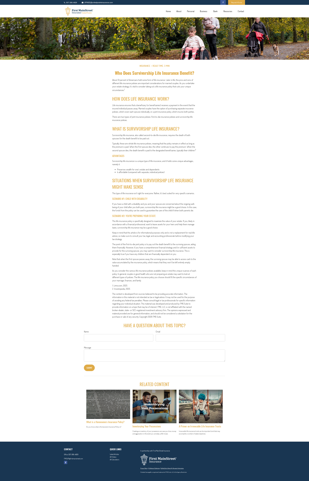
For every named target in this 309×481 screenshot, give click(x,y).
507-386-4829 (73, 454)
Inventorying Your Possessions (147, 426)
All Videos (113, 457)
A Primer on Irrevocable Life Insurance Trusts (200, 426)
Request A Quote (236, 2)
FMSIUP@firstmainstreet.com (73, 459)
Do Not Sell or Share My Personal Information (172, 468)
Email (158, 331)
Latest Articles (114, 454)
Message (87, 347)
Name (86, 331)
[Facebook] (223, 2)
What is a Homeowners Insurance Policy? (105, 422)
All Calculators (114, 460)
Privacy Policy (143, 468)
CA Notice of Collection (154, 468)
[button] (168, 11)
